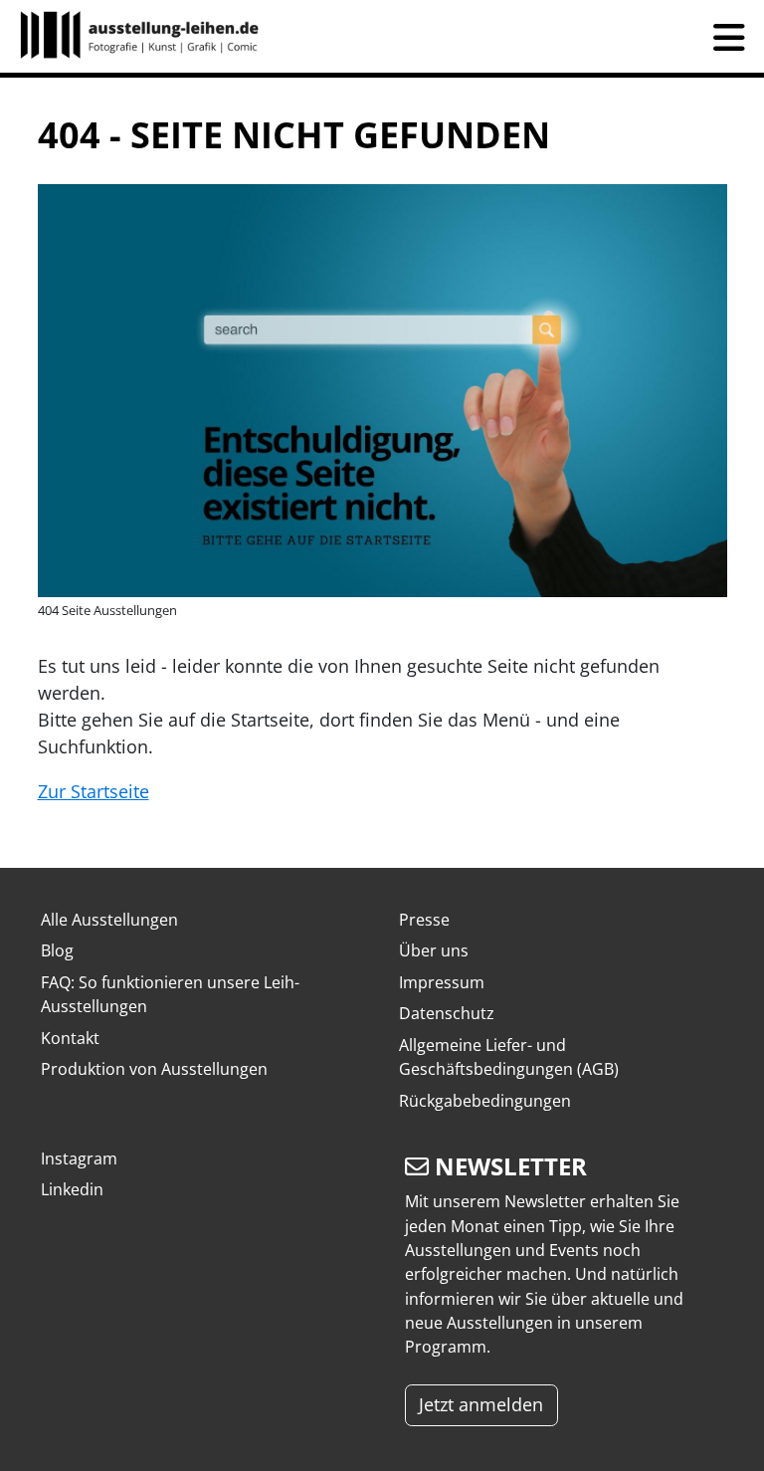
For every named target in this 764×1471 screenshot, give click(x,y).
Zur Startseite (93, 791)
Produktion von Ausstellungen (154, 1069)
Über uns (434, 950)
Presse (424, 920)
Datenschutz (446, 1013)
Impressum (441, 982)
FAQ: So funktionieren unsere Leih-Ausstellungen (170, 994)
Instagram (79, 1158)
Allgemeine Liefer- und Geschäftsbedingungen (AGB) (509, 1057)
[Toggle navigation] (729, 37)
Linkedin (72, 1189)
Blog (57, 950)
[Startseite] (148, 36)
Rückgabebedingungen (485, 1101)
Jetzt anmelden (481, 1404)
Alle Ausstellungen (109, 920)
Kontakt (70, 1038)
